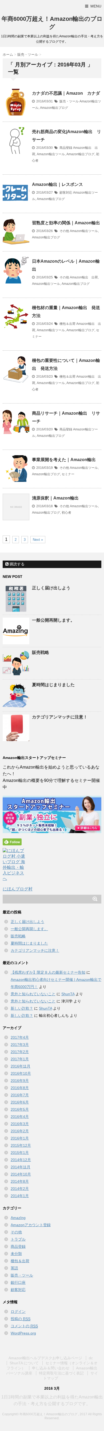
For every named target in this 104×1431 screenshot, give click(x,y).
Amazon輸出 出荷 (84, 277)
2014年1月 (20, 1196)
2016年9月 (20, 1080)
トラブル (18, 1239)
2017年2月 (20, 1052)
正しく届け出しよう (51, 588)
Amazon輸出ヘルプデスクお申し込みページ (45, 1358)
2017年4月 (20, 1037)
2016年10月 (21, 1073)
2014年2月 (20, 1188)
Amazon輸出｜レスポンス (57, 184)
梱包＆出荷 (67, 324)
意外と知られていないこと (33, 994)
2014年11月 (20, 1167)
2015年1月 (20, 1152)
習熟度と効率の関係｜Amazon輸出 (66, 223)
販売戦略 (40, 652)
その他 (64, 231)
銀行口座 (18, 1282)
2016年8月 (20, 1088)
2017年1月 (20, 1059)
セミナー (68, 474)
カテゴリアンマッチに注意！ (59, 717)
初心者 (66, 512)
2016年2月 (20, 1131)
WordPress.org (23, 1333)
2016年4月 (20, 1116)
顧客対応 (65, 192)
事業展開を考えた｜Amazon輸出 (64, 459)
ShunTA (67, 994)
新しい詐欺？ (22, 1008)
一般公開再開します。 (53, 620)
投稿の (20, 1319)
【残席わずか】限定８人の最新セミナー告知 (48, 972)
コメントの (24, 1326)
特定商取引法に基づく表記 (61, 1373)
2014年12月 (21, 1160)
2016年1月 (20, 1138)
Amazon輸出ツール (51, 154)
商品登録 (65, 148)
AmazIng (18, 1218)
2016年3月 (20, 1124)
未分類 (16, 1254)
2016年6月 (20, 1102)
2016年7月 (20, 1095)
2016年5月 (20, 1109)
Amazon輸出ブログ (54, 108)
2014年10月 (21, 1174)
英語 (14, 1268)
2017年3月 (20, 1044)
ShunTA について (24, 1363)
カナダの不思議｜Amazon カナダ (66, 93)
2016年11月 (20, 1066)
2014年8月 (20, 1181)
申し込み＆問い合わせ (50, 1368)
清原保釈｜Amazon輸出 (55, 498)
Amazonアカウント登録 (31, 1225)
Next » (38, 540)
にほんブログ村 (18, 889)
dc (91, 1358)
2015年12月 (21, 1145)
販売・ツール (69, 101)
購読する (17, 564)
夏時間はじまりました (53, 684)
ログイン (18, 1311)
